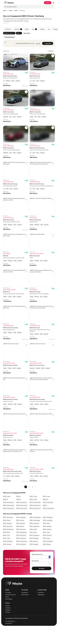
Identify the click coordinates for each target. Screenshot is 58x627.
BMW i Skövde (7, 544)
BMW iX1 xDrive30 (48, 502)
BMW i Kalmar (20, 526)
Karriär (7, 596)
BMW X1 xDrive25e (8, 112)
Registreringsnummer (37, 554)
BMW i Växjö (46, 523)
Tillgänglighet (41, 594)
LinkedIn (7, 605)
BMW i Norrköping (35, 520)
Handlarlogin (25, 592)
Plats (34, 29)
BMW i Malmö (7, 520)
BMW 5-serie (6, 496)
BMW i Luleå (46, 532)
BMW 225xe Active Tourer (37, 365)
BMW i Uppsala (7, 523)
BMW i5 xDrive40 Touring (10, 184)
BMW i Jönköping (48, 517)
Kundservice (41, 592)
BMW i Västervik (47, 535)
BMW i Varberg (47, 529)
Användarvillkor (8, 623)
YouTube (7, 612)
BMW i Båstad (47, 544)
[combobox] (29, 7)
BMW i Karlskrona (34, 526)
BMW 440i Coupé (35, 327)
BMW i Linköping (47, 520)
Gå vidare (41, 568)
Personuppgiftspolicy (10, 621)
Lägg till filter (48, 43)
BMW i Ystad (6, 538)
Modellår (42, 29)
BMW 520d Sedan (8, 435)
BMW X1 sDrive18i (35, 256)
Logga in (48, 2)
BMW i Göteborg (21, 517)
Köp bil (10, 10)
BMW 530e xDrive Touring (10, 502)
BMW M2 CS (6, 292)
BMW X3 (5, 499)
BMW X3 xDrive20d (35, 220)
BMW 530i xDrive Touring (10, 399)
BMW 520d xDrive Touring (23, 505)
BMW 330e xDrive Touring (37, 505)
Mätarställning (35, 560)
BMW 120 (45, 499)
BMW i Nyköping (7, 541)
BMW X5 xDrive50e (35, 502)
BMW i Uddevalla (34, 535)
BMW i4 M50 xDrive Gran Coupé (12, 471)
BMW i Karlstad (47, 526)
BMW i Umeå (33, 529)
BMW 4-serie (33, 499)
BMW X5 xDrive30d (35, 435)
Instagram (7, 607)
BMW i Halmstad (34, 523)
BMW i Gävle (33, 532)
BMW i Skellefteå (48, 541)
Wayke (4, 10)
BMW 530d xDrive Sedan (10, 365)
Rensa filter (27, 33)
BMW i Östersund (21, 538)
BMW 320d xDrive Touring (10, 327)
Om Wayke (8, 592)
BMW (16, 10)
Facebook (8, 610)
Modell (26, 29)
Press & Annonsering (10, 594)
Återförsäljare (8, 599)
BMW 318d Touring (35, 292)
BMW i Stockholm (8, 517)
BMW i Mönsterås (21, 535)
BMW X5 (18, 499)
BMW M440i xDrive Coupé (37, 399)
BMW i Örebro (20, 520)
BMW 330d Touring (8, 220)
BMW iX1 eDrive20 (35, 76)
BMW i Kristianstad (8, 529)
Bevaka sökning (10, 37)
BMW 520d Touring (35, 471)
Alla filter (8, 29)
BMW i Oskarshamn (21, 541)
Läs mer (38, 43)
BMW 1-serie (46, 496)
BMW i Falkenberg (21, 532)
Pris (49, 29)
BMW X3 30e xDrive (8, 505)
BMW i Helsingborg (35, 517)
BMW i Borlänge (34, 538)
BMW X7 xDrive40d (35, 112)
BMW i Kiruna (46, 538)
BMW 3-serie (33, 496)
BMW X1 (18, 496)
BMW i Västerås (20, 523)
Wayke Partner (25, 594)
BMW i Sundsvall (21, 529)
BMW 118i (5, 256)
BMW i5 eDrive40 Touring (37, 148)
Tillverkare (17, 29)
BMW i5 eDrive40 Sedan (10, 76)
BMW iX (45, 505)
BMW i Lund (6, 535)
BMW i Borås (6, 532)
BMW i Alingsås (34, 544)
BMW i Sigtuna (34, 541)
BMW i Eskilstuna (8, 526)
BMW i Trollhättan (21, 544)
